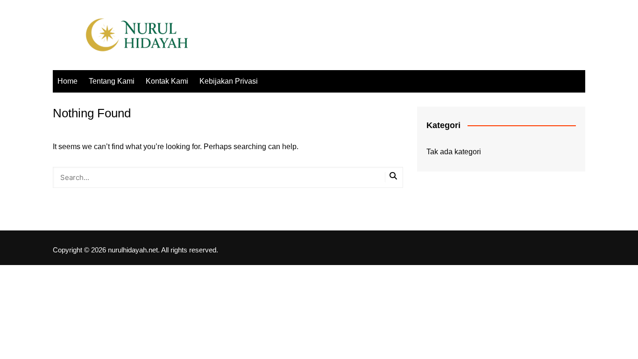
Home (67, 81)
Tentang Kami (112, 81)
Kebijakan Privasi (228, 81)
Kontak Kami (167, 81)
